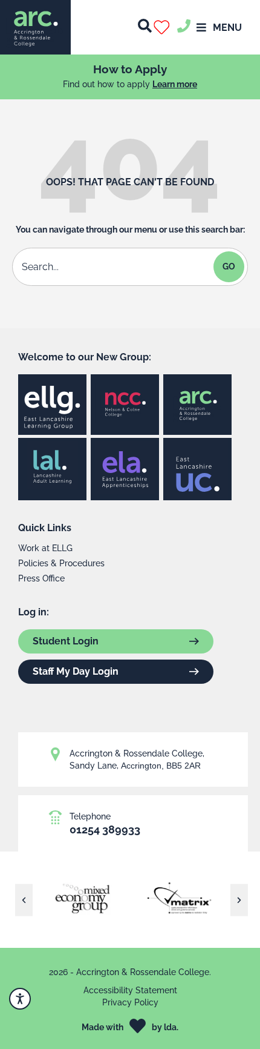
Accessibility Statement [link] (130, 990)
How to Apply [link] (130, 69)
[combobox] (114, 266)
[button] (164, 27)
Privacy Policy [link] (130, 1002)
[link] (35, 27)
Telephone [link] (90, 816)
